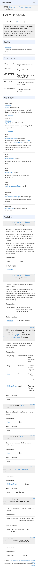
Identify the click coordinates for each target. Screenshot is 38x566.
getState (7, 172)
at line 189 (32, 498)
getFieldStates (9, 209)
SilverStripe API (8, 2)
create (7, 107)
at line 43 (32, 275)
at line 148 (32, 435)
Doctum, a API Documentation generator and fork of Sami (23, 561)
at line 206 (32, 537)
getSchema (8, 158)
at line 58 (32, 327)
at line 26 (32, 222)
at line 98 (32, 404)
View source (20, 22)
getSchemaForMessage (12, 197)
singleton (7, 123)
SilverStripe (12, 7)
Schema (28, 7)
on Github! (33, 564)
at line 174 (32, 466)
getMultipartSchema (11, 138)
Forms (21, 7)
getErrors (8, 186)
